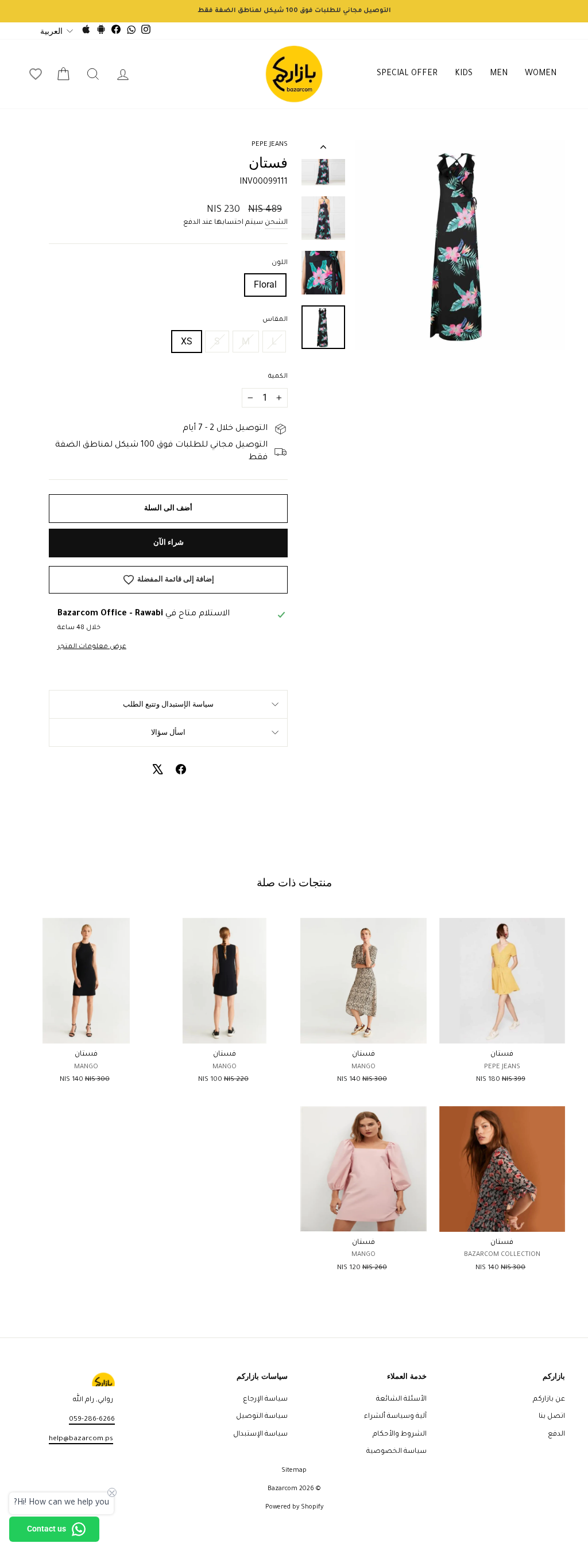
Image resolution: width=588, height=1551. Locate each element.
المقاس (275, 320)
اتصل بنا (552, 1417)
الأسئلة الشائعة (401, 1399)
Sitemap (294, 1470)
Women (540, 74)
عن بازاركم (549, 1399)
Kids (464, 74)
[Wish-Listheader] (35, 74)
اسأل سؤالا (168, 732)
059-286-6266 (92, 1420)
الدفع (556, 1434)
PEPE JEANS (270, 145)
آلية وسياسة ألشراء (395, 1417)
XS (186, 341)
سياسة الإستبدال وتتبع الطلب (168, 704)
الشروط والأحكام (400, 1434)
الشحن (276, 223)
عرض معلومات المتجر (91, 647)
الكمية (278, 377)
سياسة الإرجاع (265, 1399)
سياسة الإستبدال (260, 1434)
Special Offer (407, 74)
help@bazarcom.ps (81, 1439)
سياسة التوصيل (262, 1417)
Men (499, 74)
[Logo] (294, 74)
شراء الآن (168, 542)
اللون (280, 263)
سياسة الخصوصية (396, 1452)
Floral (265, 284)
